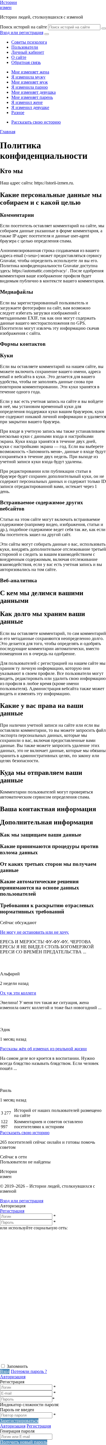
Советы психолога (29, 42)
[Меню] (46, 34)
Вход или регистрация (21, 32)
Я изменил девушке (30, 107)
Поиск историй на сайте (23, 26)
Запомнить (17, 1366)
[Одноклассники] (42, 1317)
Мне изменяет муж (29, 82)
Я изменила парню (29, 87)
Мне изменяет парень (32, 97)
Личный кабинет (27, 52)
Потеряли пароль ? (29, 1371)
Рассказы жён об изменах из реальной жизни (43, 1048)
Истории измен (8, 5)
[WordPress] (42, 1360)
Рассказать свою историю (36, 122)
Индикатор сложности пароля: (29, 1404)
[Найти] (103, 28)
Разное (17, 112)
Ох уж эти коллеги (18, 993)
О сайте (18, 57)
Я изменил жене (27, 102)
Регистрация (12, 1210)
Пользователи (24, 47)
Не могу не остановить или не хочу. (34, 932)
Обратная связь (26, 62)
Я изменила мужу (28, 77)
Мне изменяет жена (30, 72)
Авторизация (12, 1376)
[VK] (42, 1274)
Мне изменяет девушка (33, 92)
